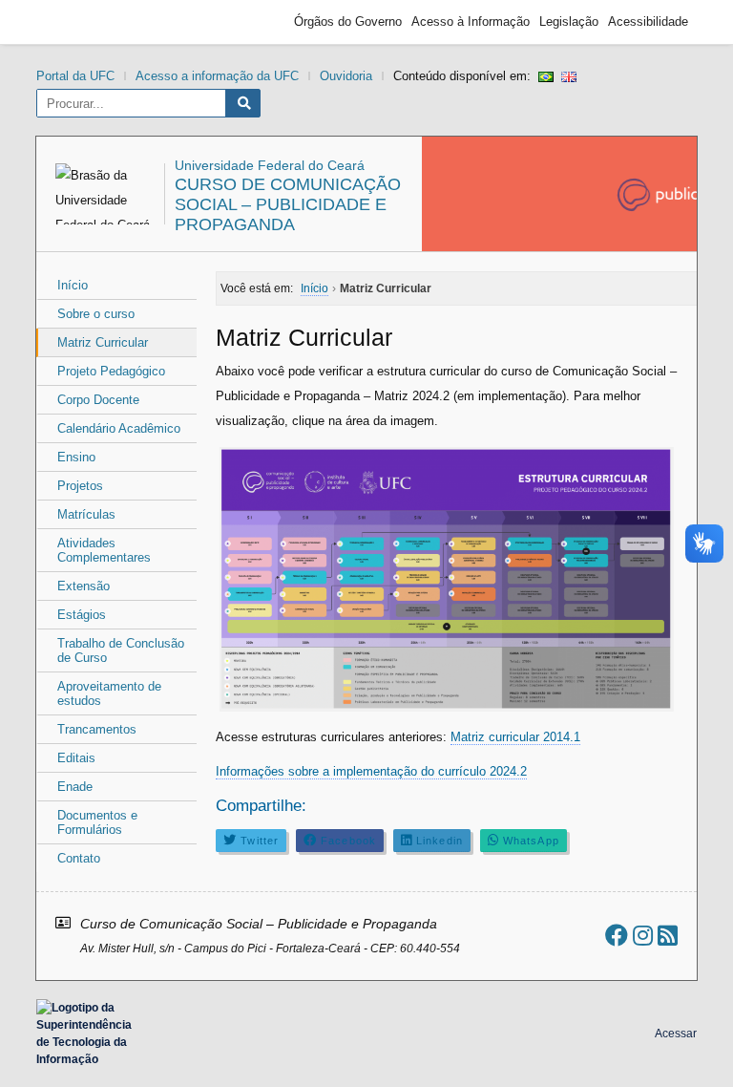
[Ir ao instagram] (643, 935)
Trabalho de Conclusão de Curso (120, 650)
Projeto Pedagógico (111, 371)
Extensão (83, 586)
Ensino (76, 457)
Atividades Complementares (104, 550)
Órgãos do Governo (348, 21)
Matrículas (86, 514)
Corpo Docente (98, 400)
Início (72, 285)
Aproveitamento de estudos (109, 693)
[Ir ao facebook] (616, 935)
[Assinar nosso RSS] (668, 935)
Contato (78, 858)
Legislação (568, 21)
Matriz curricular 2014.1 (515, 737)
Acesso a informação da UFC (217, 76)
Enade (75, 786)
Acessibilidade (648, 21)
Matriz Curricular (102, 342)
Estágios (81, 614)
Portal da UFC (75, 76)
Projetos (80, 486)
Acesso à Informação (470, 21)
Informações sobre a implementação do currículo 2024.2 (371, 771)
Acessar (676, 1033)
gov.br (79, 22)
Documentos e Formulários (97, 822)
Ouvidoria (346, 76)
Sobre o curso (96, 314)
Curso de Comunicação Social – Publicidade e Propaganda (288, 204)
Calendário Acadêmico (118, 428)
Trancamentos (96, 729)
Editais (76, 758)
